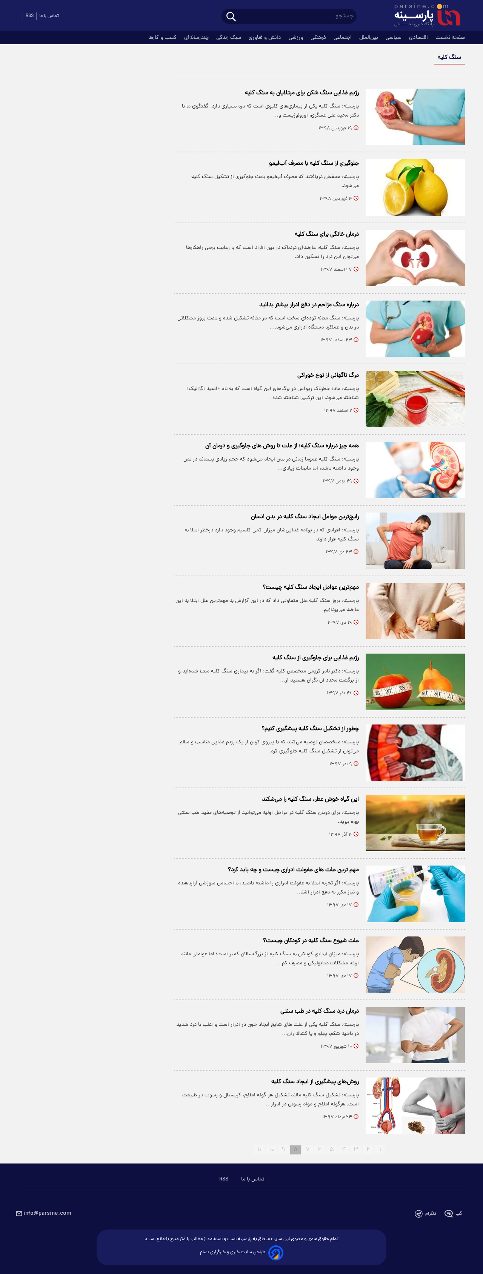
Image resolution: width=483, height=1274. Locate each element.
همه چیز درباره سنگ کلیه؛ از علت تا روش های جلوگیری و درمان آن (282, 446)
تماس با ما (49, 16)
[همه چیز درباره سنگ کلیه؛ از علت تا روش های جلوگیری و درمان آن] (415, 470)
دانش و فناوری (266, 38)
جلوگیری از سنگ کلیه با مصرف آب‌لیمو (314, 163)
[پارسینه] (423, 16)
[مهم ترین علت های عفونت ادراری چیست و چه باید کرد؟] (415, 894)
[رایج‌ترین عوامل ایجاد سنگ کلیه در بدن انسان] (415, 541)
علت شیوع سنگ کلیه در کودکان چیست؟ (311, 941)
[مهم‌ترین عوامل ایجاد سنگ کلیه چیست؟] (415, 611)
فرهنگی (319, 38)
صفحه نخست (450, 38)
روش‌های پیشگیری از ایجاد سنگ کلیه (315, 1082)
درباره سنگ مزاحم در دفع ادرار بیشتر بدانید (309, 305)
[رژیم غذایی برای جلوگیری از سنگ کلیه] (415, 682)
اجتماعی (343, 38)
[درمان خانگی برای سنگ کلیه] (415, 258)
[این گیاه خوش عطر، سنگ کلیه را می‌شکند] (415, 823)
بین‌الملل (369, 38)
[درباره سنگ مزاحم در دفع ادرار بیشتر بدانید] (415, 329)
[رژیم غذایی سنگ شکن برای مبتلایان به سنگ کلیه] (415, 117)
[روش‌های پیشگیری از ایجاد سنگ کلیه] (415, 1106)
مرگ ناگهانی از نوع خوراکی (328, 375)
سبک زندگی (229, 38)
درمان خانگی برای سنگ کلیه (327, 234)
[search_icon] (231, 17)
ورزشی (297, 38)
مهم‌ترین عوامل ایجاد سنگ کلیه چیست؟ (311, 587)
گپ (458, 1213)
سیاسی (394, 38)
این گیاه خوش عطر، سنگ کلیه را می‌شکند (310, 799)
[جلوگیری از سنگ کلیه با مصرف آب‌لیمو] (415, 187)
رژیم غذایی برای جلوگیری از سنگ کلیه (315, 658)
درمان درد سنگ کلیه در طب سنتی (319, 1011)
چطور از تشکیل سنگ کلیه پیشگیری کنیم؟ (310, 729)
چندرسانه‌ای (197, 38)
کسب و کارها (163, 38)
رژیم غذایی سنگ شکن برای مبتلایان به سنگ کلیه (302, 93)
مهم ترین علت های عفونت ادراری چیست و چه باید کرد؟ (293, 870)
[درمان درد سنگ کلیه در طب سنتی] (415, 1035)
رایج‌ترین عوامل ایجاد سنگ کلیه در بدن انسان (305, 517)
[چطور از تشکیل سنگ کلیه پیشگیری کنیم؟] (415, 752)
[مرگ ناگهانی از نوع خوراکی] (415, 399)
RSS (30, 16)
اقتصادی (419, 38)
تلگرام (430, 1213)
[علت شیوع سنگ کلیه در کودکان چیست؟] (415, 964)
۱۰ (271, 1149)
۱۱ (259, 1149)
